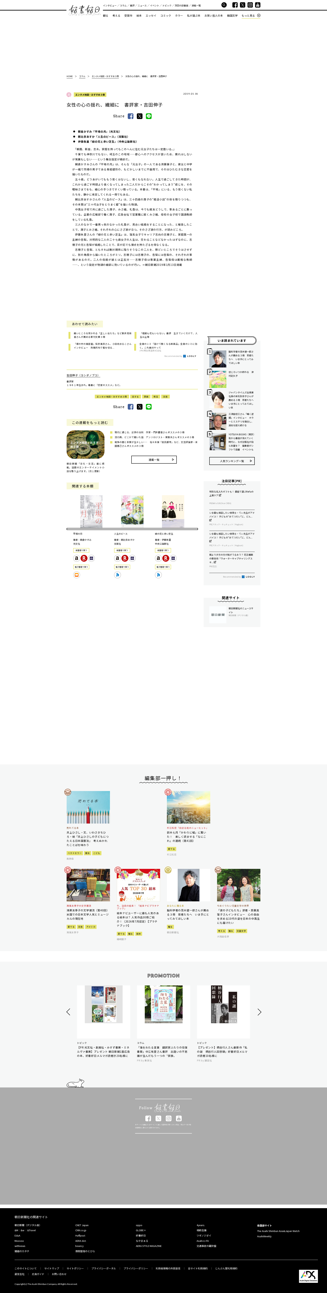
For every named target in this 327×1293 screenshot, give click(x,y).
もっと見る (248, 15)
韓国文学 (232, 15)
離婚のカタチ (22, 1251)
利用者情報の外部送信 (168, 1268)
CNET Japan (82, 1225)
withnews (20, 1246)
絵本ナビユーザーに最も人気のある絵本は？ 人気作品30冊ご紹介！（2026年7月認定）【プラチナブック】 (138, 919)
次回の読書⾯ (181, 5)
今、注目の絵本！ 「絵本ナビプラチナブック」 (138, 907)
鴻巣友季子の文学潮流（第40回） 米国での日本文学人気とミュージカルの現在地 (88, 914)
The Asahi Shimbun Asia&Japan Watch (278, 1231)
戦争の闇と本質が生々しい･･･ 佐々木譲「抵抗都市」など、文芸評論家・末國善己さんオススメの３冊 (156, 443)
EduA (17, 1235)
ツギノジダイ (204, 1235)
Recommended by (173, 355)
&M (16, 1230)
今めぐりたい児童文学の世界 (233, 905)
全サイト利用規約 (198, 1268)
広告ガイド (38, 1274)
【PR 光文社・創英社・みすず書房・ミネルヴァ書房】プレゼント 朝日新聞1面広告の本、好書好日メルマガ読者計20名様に (103, 1052)
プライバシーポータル (103, 1268)
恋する (135, 396)
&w (22, 1230)
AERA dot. (80, 1241)
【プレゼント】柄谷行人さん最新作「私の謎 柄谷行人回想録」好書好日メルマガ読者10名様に (222, 1052)
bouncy (79, 1246)
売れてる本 (73, 828)
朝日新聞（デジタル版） (28, 1225)
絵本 (139, 15)
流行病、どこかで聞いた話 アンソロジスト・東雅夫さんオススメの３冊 (154, 437)
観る (105, 15)
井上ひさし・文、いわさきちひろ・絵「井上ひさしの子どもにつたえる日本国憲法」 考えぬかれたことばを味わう (88, 839)
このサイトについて (26, 1268)
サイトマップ (51, 1268)
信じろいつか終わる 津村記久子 (241, 373)
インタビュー (110, 5)
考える (116, 15)
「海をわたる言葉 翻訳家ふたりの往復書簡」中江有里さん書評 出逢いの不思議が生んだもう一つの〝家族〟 (162, 1052)
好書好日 (84, 10)
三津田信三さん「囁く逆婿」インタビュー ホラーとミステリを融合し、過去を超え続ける (241, 419)
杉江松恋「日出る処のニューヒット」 (188, 828)
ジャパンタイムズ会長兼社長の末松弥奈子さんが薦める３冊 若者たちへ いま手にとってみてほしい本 (242, 400)
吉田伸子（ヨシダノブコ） (83, 375)
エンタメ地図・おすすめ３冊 (90, 94)
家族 (146, 396)
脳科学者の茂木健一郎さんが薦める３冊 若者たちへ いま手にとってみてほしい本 (241, 357)
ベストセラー (75, 853)
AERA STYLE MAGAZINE (149, 1246)
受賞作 (128, 15)
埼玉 (155, 396)
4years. (201, 1225)
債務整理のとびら (85, 1251)
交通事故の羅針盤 (206, 1246)
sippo (139, 1225)
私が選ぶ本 (193, 15)
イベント (154, 5)
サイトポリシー (75, 1268)
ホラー (179, 15)
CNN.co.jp (80, 1230)
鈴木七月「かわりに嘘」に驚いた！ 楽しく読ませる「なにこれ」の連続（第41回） (186, 837)
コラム (123, 5)
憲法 (87, 853)
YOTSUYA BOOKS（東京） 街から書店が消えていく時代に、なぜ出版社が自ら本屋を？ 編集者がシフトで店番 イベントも (242, 442)
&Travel (31, 1230)
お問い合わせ (59, 1274)
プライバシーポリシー (136, 1268)
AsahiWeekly (264, 1236)
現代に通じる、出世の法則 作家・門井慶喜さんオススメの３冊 (150, 432)
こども (96, 853)
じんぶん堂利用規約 (226, 1268)
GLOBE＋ (141, 1230)
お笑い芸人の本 (213, 15)
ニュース (142, 5)
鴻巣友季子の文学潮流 (79, 905)
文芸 (165, 396)
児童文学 (241, 930)
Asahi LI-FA (203, 1241)
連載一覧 (196, 5)
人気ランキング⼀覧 (232, 461)
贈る (130, 933)
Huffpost (80, 1235)
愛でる (171, 848)
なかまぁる (142, 1241)
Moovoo (19, 1241)
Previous (68, 1011)
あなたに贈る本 (175, 905)
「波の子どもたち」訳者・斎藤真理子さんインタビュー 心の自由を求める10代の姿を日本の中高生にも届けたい (238, 916)
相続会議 (201, 1230)
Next (258, 1011)
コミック (165, 15)
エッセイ (151, 15)
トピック (166, 5)
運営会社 (19, 1274)
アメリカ (90, 926)
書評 (132, 5)
